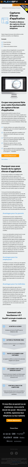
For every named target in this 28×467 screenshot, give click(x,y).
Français (26, 2)
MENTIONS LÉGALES (16, 462)
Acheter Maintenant (10, 155)
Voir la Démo (4, 159)
